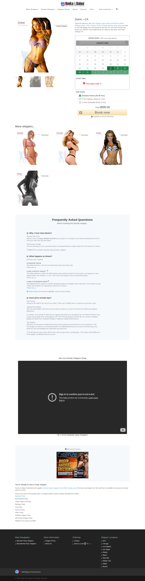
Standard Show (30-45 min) (93, 96)
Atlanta (105, 552)
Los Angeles (107, 546)
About (75, 9)
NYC (104, 541)
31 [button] (86, 72)
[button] (78, 43)
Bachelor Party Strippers (25, 541)
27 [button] (110, 68)
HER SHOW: (80, 92)
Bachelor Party (20, 496)
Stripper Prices (64, 9)
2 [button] (103, 72)
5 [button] (125, 72)
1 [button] (95, 72)
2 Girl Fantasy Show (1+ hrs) (93, 99)
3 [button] (110, 72)
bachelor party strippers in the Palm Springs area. (60, 488)
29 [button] (125, 68)
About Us (48, 544)
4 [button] (117, 72)
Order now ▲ (31, 267)
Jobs (92, 9)
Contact (83, 9)
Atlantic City (107, 561)
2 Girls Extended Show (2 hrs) (94, 102)
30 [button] (79, 72)
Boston (105, 566)
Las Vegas (106, 549)
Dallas (105, 563)
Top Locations (105, 9)
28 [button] (116, 68)
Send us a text (82, 544)
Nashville (106, 558)
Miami (105, 555)
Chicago (105, 544)
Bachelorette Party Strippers (26, 544)
